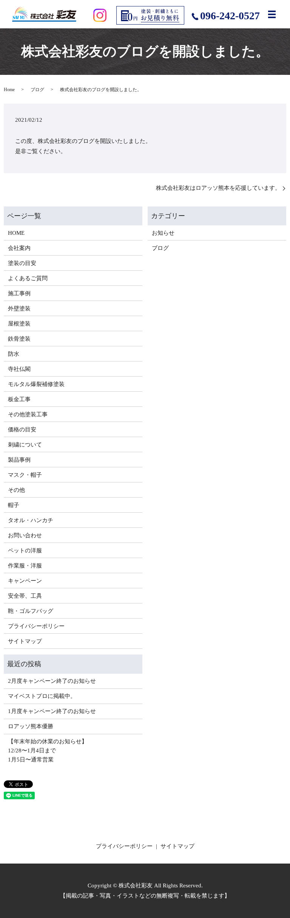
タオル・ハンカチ (30, 520)
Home (9, 89)
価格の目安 (22, 429)
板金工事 (19, 399)
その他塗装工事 (28, 414)
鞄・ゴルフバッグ (30, 611)
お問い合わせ (25, 535)
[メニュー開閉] (272, 14)
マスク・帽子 (25, 475)
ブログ (37, 89)
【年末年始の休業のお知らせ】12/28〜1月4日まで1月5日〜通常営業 (47, 750)
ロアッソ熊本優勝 (30, 726)
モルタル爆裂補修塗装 (36, 384)
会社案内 (19, 248)
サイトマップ (25, 641)
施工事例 (19, 293)
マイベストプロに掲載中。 (42, 696)
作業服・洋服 (25, 566)
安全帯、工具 (25, 596)
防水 (13, 354)
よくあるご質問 (28, 278)
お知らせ (163, 233)
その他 (16, 490)
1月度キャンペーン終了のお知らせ (52, 711)
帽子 (13, 505)
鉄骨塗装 (19, 339)
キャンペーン (25, 581)
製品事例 (19, 460)
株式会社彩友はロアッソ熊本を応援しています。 (218, 188)
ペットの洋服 (25, 550)
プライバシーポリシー (36, 626)
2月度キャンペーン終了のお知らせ (52, 681)
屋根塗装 (19, 324)
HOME (16, 233)
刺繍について (25, 445)
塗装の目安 (22, 263)
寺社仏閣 (19, 369)
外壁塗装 (19, 308)
